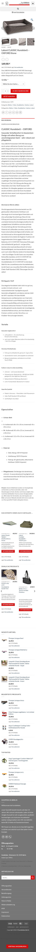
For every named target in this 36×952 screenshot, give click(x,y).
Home (3, 47)
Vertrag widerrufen (17, 946)
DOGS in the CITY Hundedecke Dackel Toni (5, 586)
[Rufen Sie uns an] (10, 836)
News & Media (6, 901)
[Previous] (1, 595)
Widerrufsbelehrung (8, 904)
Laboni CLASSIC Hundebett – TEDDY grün (22, 538)
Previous (2, 41)
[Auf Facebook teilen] (6, 112)
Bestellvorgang (6, 893)
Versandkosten (18, 67)
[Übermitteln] (33, 877)
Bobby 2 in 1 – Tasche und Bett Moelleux (23, 590)
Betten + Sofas (12, 105)
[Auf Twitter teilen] (10, 112)
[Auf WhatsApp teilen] (3, 112)
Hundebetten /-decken (23, 105)
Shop (9, 47)
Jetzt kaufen (9, 96)
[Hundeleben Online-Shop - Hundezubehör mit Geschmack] (17, 3)
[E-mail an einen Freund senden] (13, 112)
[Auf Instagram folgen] (3, 836)
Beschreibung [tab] (6, 120)
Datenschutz (5, 916)
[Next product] (3, 59)
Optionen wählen (8, 551)
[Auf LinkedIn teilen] (20, 112)
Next (34, 41)
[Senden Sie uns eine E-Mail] (6, 836)
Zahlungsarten (6, 897)
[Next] (34, 595)
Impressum (5, 912)
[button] (2, 3)
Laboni (31, 105)
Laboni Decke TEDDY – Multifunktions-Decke (6, 538)
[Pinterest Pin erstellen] (17, 112)
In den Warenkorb (20, 91)
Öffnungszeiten (6, 886)
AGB (3, 908)
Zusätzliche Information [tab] (10, 124)
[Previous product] (6, 59)
